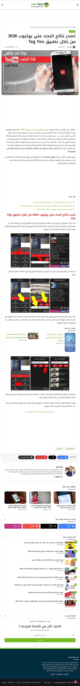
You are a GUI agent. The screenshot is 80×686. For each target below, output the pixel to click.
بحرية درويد (47, 682)
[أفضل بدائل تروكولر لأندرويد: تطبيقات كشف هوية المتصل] (15, 497)
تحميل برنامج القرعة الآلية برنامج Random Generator (45, 592)
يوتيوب (58, 135)
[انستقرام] (54, 477)
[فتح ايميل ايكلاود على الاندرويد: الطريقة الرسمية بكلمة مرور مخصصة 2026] (70, 587)
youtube (69, 448)
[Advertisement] (40, 15)
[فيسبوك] (59, 477)
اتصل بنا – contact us (14, 682)
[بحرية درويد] (40, 5)
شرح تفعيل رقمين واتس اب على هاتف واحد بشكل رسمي (52, 202)
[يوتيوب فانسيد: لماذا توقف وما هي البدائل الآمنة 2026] (70, 554)
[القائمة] (78, 5)
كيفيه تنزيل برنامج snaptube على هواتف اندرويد (47, 560)
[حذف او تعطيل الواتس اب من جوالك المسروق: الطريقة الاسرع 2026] (70, 571)
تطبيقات (66, 27)
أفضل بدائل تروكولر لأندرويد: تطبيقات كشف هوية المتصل (17, 506)
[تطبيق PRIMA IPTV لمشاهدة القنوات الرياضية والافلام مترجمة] (33, 336)
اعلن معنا (4, 682)
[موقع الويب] (61, 477)
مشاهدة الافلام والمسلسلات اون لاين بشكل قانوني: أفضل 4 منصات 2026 (39, 601)
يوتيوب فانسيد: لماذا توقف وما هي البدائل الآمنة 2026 (45, 551)
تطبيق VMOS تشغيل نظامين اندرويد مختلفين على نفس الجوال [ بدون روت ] (46, 205)
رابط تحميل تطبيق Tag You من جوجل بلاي (40, 411)
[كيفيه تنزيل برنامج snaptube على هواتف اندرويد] (70, 562)
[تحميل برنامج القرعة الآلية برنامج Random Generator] (70, 595)
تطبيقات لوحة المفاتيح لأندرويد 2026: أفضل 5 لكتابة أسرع (41, 506)
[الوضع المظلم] (2, 5)
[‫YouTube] (57, 477)
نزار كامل (69, 47)
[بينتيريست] (61, 674)
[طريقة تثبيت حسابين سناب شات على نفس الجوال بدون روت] (70, 545)
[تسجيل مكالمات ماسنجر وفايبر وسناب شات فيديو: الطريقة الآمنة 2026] (70, 579)
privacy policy (36, 682)
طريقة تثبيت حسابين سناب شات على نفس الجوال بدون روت (43, 542)
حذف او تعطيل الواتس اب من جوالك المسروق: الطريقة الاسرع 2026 (41, 568)
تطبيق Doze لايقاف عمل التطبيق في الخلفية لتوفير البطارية (54, 337)
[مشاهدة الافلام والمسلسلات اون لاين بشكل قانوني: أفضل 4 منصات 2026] (70, 603)
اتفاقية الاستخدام (26, 682)
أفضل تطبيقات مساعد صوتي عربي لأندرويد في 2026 (66, 506)
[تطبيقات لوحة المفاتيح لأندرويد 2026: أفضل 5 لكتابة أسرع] (40, 497)
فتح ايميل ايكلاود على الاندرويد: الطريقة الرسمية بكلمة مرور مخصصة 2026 (39, 585)
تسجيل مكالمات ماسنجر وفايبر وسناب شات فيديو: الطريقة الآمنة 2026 (40, 577)
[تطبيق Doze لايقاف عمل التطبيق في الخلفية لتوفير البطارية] (70, 342)
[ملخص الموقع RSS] (68, 674)
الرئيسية (71, 27)
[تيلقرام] (52, 674)
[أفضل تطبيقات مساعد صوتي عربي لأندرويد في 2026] (65, 497)
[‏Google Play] (54, 674)
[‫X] (63, 674)
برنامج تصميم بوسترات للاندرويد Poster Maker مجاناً (54, 209)
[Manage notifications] (75, 681)
